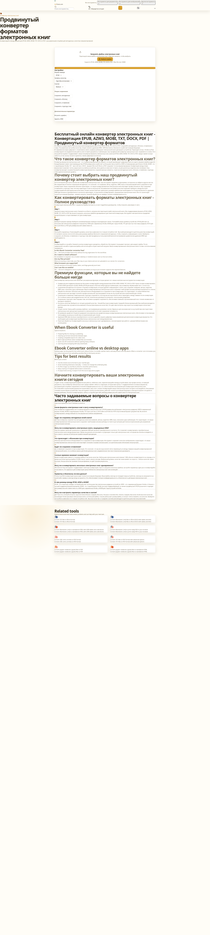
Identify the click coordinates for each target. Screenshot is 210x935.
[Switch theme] (138, 8)
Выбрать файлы (106, 59)
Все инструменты (90, 3)
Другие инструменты (148, 2)
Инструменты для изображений (129, 2)
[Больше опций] (155, 8)
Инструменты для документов (107, 2)
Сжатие (57, 84)
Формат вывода (60, 72)
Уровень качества (60, 78)
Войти (120, 9)
